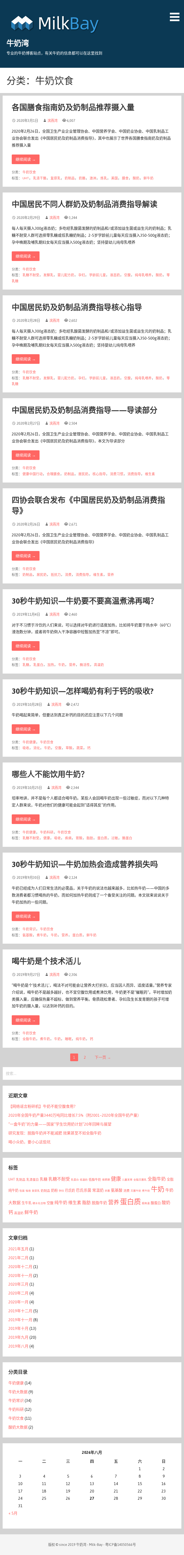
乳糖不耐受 (31, 275)
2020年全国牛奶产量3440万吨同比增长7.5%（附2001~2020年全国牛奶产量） (74, 1115)
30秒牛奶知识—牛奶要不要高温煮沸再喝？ (85, 600)
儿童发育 (127, 1179)
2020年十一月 (20, 1275)
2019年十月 (18, 1328)
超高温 (146, 1203)
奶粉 (54, 1190)
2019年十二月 (20, 1311)
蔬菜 (79, 748)
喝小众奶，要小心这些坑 (29, 1142)
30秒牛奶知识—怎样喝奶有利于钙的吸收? (83, 691)
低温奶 (84, 1179)
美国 (114, 178)
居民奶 (83, 474)
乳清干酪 (39, 178)
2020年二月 (18, 1293)
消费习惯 (116, 474)
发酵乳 (48, 275)
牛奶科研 (46, 832)
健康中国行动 (33, 474)
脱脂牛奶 (99, 1203)
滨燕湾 (52, 121)
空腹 (127, 275)
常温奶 (98, 1190)
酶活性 (85, 665)
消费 (68, 574)
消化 (36, 748)
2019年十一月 (20, 1320)
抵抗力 (56, 574)
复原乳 (56, 178)
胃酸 (79, 838)
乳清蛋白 (32, 1179)
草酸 (69, 748)
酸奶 (136, 178)
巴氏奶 (70, 1190)
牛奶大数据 (18, 1392)
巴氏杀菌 (83, 1190)
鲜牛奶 (149, 178)
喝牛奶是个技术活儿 (46, 961)
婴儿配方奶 (66, 275)
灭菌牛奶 (136, 1190)
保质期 (106, 1179)
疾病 (68, 838)
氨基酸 (28, 935)
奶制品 (70, 178)
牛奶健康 (29, 742)
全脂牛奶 (29, 1039)
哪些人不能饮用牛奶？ (50, 774)
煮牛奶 (42, 935)
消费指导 (134, 474)
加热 (50, 665)
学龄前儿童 (97, 275)
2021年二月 (18, 1258)
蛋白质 (102, 838)
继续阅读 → (26, 159)
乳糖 (26, 665)
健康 (46, 838)
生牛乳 (27, 1203)
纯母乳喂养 (143, 275)
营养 (110, 574)
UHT (26, 178)
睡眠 (68, 1039)
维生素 (150, 474)
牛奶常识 (29, 929)
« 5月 (13, 1513)
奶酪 (82, 178)
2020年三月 (18, 1284)
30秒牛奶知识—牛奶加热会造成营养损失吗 (85, 864)
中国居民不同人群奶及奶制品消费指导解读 (84, 204)
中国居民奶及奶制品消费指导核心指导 (77, 307)
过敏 (114, 838)
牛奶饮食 (29, 172)
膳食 (125, 178)
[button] (176, 11)
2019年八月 (18, 1346)
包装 (22, 1190)
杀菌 (107, 1190)
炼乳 (103, 178)
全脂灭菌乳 (140, 1179)
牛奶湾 (17, 43)
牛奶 (61, 665)
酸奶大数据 (18, 1427)
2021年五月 (18, 1249)
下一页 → (103, 1057)
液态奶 (115, 275)
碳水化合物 (39, 1203)
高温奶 (99, 665)
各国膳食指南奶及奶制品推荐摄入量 (73, 107)
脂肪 (89, 838)
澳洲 (93, 178)
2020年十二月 (20, 1266)
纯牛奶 (81, 1039)
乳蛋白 (38, 665)
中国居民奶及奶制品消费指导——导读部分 (84, 410)
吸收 (26, 748)
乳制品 (20, 1179)
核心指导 (99, 474)
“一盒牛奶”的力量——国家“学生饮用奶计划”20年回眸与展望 (59, 1124)
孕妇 (81, 275)
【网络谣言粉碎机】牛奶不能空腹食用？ (42, 1106)
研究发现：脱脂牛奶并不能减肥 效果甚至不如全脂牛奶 (54, 1133)
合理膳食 (53, 474)
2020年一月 (18, 1302)
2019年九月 (18, 1337)
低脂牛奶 (95, 1179)
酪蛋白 (127, 838)
